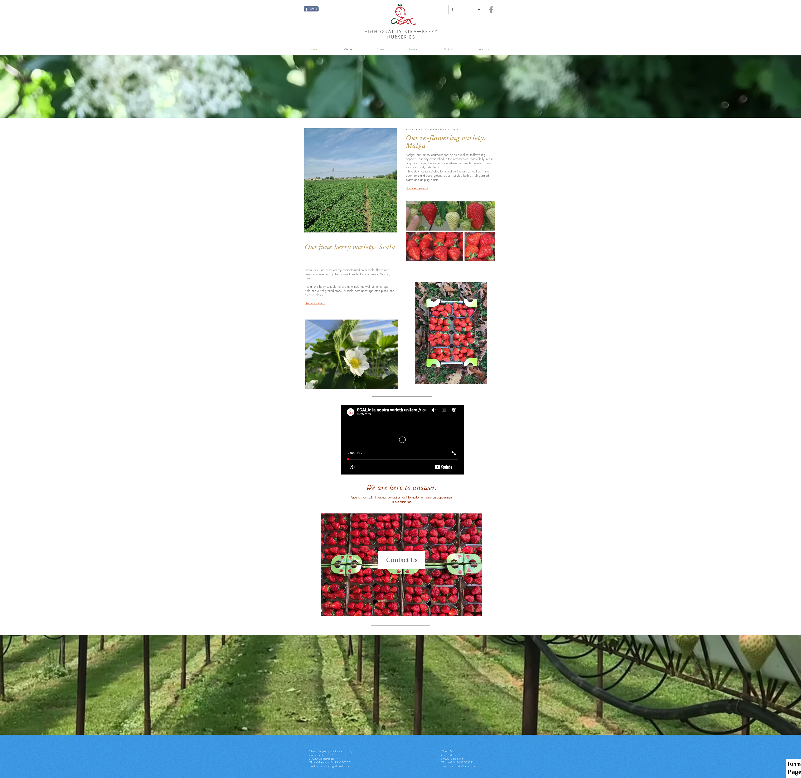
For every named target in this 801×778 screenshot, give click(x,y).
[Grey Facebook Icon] (491, 9)
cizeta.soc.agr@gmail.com (333, 766)
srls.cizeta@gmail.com (462, 766)
